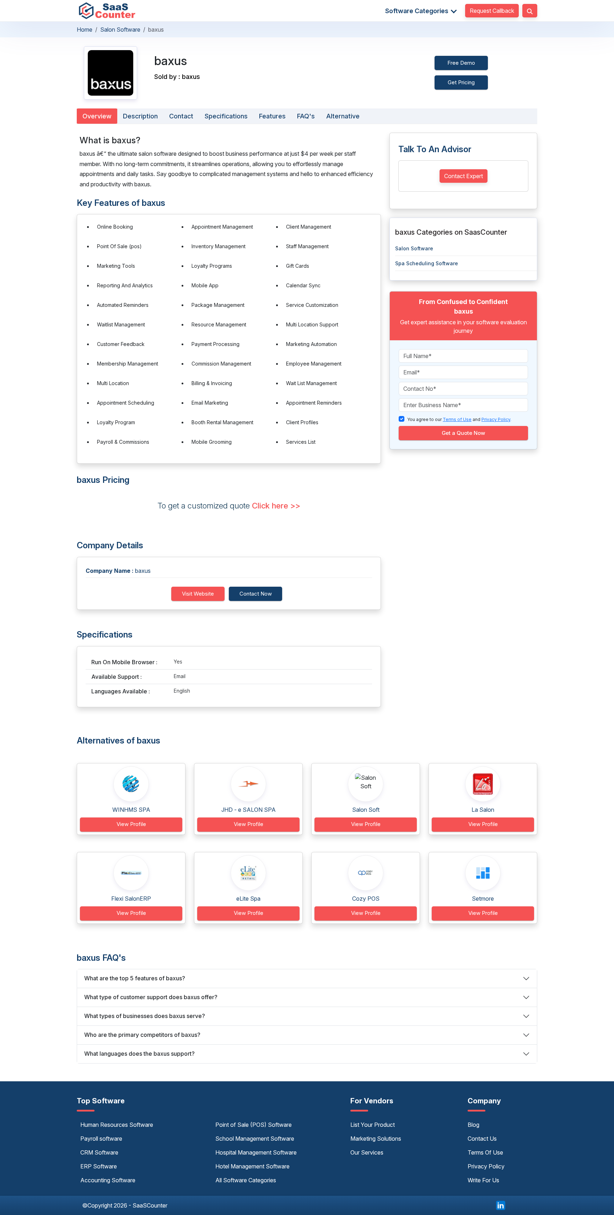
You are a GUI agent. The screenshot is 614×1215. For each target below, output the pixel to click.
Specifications (226, 116)
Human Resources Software (116, 1124)
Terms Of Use (485, 1152)
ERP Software (98, 1166)
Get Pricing (461, 82)
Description (140, 116)
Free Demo (461, 62)
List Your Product (372, 1124)
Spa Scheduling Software (426, 263)
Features (272, 116)
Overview (97, 116)
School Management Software (254, 1138)
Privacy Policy (486, 1166)
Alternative (343, 116)
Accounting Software (107, 1180)
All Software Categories (245, 1180)
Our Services (366, 1152)
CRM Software (99, 1152)
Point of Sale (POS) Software (253, 1124)
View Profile (131, 824)
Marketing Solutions (375, 1138)
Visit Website (198, 593)
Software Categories (417, 11)
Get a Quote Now (463, 433)
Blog (473, 1124)
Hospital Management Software (256, 1152)
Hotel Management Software (252, 1166)
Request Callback (492, 10)
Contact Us (482, 1138)
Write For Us (483, 1180)
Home (84, 29)
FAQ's (306, 116)
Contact (181, 116)
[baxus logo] (110, 73)
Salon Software (120, 29)
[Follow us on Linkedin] (501, 1204)
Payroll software (101, 1138)
